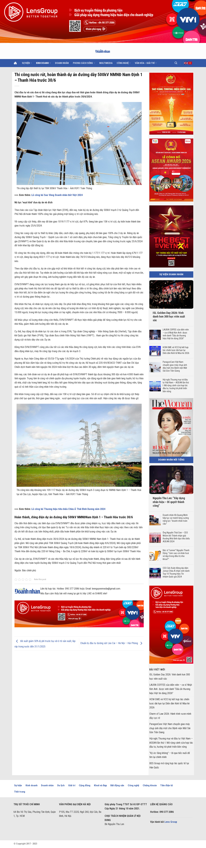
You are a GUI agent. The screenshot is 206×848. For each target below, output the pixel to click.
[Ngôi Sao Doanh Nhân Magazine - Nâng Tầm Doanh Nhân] (103, 51)
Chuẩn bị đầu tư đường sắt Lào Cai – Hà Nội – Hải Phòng (109, 643)
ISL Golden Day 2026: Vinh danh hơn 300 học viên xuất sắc (169, 316)
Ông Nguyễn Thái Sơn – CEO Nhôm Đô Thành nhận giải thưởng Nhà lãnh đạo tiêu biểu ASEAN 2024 (176, 537)
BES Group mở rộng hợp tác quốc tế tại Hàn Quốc (169, 765)
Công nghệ (123, 63)
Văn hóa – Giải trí (145, 63)
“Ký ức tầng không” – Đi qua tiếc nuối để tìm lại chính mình (169, 755)
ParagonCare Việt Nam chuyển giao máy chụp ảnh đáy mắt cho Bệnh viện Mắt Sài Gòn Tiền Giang (175, 366)
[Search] (176, 63)
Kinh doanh (42, 63)
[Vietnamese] (190, 63)
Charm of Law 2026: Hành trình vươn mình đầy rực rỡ (170, 715)
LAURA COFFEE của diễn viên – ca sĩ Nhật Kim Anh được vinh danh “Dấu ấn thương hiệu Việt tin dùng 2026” (176, 334)
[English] (186, 63)
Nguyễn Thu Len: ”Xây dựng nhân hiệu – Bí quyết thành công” (169, 501)
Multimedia (105, 63)
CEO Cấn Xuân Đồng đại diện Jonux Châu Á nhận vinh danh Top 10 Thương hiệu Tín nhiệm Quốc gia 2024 (176, 572)
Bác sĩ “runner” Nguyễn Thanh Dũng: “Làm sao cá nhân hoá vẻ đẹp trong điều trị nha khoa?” (176, 554)
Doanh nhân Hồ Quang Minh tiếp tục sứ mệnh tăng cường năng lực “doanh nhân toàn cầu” (176, 519)
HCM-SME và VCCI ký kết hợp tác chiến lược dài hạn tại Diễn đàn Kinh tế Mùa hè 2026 (176, 350)
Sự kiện (26, 63)
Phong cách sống (83, 63)
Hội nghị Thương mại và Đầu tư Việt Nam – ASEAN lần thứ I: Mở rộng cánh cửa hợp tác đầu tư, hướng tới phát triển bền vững (176, 385)
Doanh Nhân (62, 63)
